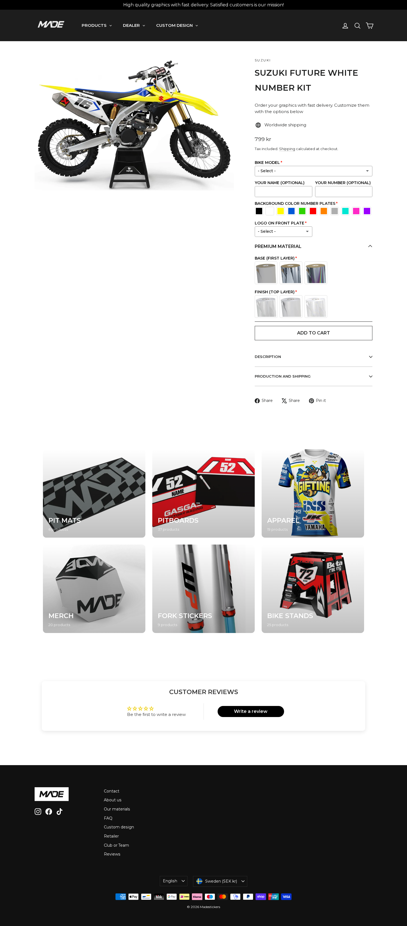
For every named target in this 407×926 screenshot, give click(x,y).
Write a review (250, 711)
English (170, 880)
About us (113, 799)
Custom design (119, 827)
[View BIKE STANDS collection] (313, 589)
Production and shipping (283, 376)
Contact (111, 791)
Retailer (111, 836)
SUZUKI (263, 60)
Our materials (117, 809)
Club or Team (116, 845)
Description (268, 356)
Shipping (287, 149)
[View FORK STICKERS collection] (203, 589)
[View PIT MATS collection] (94, 493)
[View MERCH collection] (94, 589)
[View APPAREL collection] (313, 493)
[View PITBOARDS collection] (203, 493)
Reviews (112, 854)
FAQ (108, 818)
